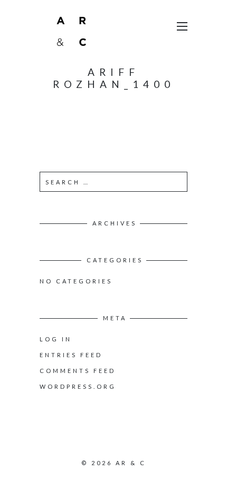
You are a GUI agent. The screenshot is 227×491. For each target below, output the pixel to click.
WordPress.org (78, 386)
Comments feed (78, 370)
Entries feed (71, 354)
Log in (56, 339)
